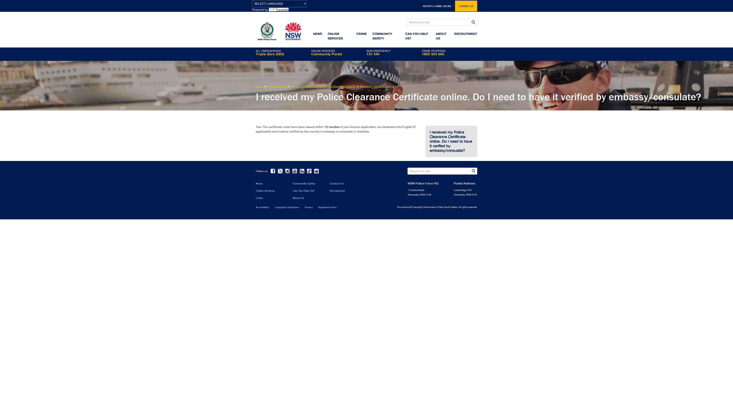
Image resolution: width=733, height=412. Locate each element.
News (317, 33)
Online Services (335, 36)
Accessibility (262, 207)
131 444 (373, 54)
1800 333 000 (433, 54)
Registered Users (327, 207)
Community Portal (326, 54)
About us (441, 36)
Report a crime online (437, 6)
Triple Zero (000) (270, 54)
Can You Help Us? (416, 36)
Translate (282, 9)
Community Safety (382, 36)
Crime (361, 33)
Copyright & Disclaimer (287, 207)
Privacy (309, 207)
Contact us (466, 6)
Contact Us (337, 183)
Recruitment (465, 33)
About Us (298, 198)
